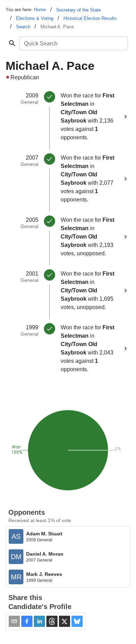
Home (40, 9)
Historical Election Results (90, 18)
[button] (26, 621)
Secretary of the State (78, 10)
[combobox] (73, 43)
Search (23, 26)
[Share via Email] (14, 621)
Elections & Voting (34, 18)
